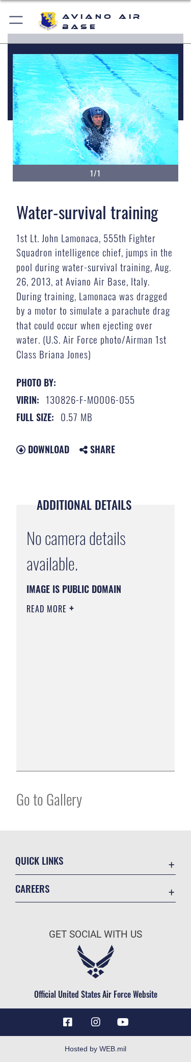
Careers (32, 888)
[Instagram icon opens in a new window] (95, 1022)
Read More (47, 609)
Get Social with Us (95, 934)
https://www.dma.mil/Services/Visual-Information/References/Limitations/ (88, 752)
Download (47, 449)
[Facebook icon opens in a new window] (67, 1022)
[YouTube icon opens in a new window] (123, 1022)
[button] (16, 21)
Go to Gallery (49, 799)
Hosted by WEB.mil (95, 1049)
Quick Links (39, 860)
